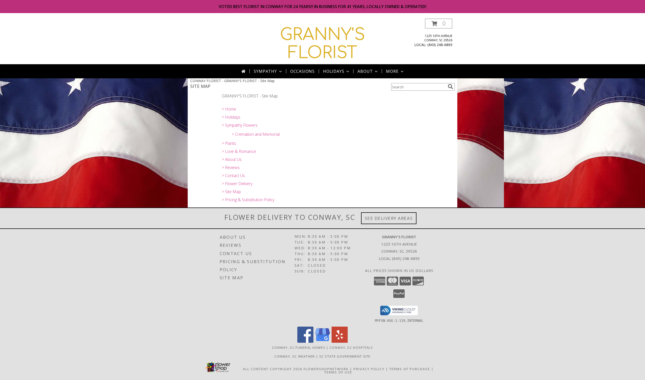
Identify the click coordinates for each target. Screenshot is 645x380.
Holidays (333, 71)
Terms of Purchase (409, 369)
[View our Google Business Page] (322, 341)
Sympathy (265, 71)
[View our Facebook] (305, 341)
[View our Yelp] (340, 341)
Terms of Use (338, 372)
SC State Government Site (345, 356)
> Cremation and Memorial (256, 134)
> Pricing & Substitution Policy (248, 199)
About (365, 71)
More (392, 71)
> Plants (229, 143)
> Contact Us (233, 175)
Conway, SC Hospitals (351, 347)
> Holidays (231, 117)
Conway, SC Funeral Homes (298, 347)
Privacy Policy (368, 369)
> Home (229, 109)
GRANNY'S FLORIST (322, 44)
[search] (450, 86)
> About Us (232, 159)
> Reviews (231, 167)
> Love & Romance (239, 151)
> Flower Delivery (237, 183)
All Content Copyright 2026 (272, 369)
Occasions (302, 71)
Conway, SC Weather (294, 356)
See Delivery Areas (389, 218)
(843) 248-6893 (439, 44)
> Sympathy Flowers (239, 125)
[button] (438, 23)
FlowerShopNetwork (326, 369)
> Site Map (231, 191)
